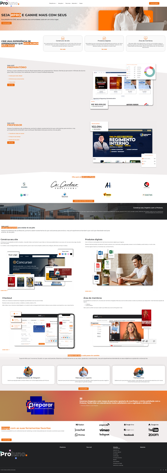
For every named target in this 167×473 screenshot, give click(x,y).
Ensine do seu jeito (14, 139)
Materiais (74, 3)
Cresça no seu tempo (14, 136)
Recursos (68, 3)
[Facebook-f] (163, 469)
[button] (46, 75)
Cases (80, 3)
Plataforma (52, 3)
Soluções (60, 3)
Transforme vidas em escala (16, 133)
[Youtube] (165, 469)
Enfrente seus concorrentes (16, 79)
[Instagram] (160, 469)
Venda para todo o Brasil (15, 75)
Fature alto (12, 82)
